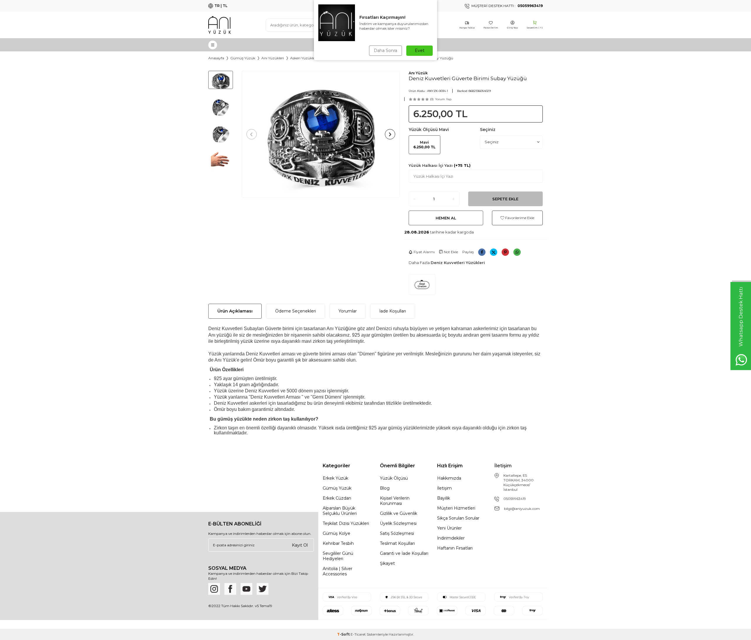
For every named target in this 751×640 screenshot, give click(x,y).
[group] (321, 134)
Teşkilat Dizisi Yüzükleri (346, 523)
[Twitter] (262, 589)
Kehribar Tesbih (338, 543)
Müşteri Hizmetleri (456, 508)
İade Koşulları (392, 311)
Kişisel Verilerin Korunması (395, 500)
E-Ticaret (358, 634)
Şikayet (387, 563)
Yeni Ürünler (449, 528)
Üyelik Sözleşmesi (398, 523)
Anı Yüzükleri (272, 58)
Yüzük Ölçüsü (394, 478)
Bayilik (443, 498)
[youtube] (246, 589)
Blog (385, 488)
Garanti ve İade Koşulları (404, 553)
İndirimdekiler (451, 538)
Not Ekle (450, 252)
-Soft (344, 634)
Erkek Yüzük (335, 478)
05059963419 (514, 498)
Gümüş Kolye (336, 533)
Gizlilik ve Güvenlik (398, 513)
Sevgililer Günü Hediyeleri (338, 556)
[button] (251, 134)
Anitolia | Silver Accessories (337, 571)
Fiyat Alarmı (424, 252)
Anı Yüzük (418, 73)
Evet (419, 50)
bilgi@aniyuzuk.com (522, 508)
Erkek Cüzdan (337, 498)
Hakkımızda (449, 478)
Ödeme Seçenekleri (295, 311)
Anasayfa (216, 58)
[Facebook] (230, 589)
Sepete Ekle (505, 198)
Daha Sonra (385, 50)
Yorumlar (348, 311)
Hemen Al (446, 218)
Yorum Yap (443, 99)
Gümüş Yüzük (242, 58)
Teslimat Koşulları (397, 543)
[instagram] (214, 589)
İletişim (444, 488)
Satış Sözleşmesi (397, 533)
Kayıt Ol (300, 544)
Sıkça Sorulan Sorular (458, 518)
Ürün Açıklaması (235, 311)
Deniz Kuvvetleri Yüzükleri (458, 262)
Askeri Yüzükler (303, 58)
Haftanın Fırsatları (455, 548)
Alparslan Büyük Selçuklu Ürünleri (340, 510)
